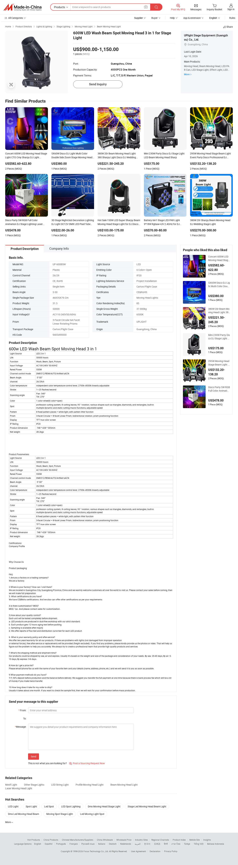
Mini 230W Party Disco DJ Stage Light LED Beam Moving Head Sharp (219, 336)
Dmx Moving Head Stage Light (104, 806)
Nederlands (125, 843)
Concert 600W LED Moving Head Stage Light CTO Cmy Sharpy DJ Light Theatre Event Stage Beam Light (219, 258)
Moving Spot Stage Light (59, 814)
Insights (207, 839)
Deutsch (113, 843)
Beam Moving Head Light (124, 784)
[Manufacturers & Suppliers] (22, 7)
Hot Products (33, 839)
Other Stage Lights (34, 784)
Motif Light (11, 784)
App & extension (192, 18)
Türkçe (187, 843)
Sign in (231, 9)
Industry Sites (141, 839)
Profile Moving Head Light (89, 784)
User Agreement (138, 851)
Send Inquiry (98, 84)
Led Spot (49, 806)
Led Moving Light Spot (92, 814)
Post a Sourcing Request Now (87, 763)
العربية (137, 843)
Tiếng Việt (199, 843)
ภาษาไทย (175, 843)
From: (22, 710)
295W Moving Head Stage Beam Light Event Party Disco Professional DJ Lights (218, 362)
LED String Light (60, 784)
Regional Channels (160, 839)
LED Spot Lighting (70, 806)
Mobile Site (194, 839)
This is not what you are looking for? (47, 763)
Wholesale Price (123, 839)
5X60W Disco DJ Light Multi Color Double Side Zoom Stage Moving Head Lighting (219, 284)
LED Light (13, 806)
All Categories (15, 18)
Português (61, 843)
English (37, 843)
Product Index (179, 839)
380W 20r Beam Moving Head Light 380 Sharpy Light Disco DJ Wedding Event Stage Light (219, 310)
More (187, 74)
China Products (51, 839)
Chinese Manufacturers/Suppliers (77, 839)
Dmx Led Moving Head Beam (23, 814)
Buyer (154, 18)
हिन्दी (166, 843)
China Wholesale (105, 839)
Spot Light (31, 806)
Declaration (155, 851)
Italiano (101, 843)
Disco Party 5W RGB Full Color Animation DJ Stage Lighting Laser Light (219, 388)
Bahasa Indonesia (215, 843)
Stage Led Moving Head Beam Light (147, 806)
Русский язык (87, 843)
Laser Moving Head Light (18, 788)
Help (172, 18)
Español (48, 843)
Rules (232, 18)
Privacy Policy (170, 851)
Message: (20, 726)
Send (33, 756)
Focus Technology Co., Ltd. (96, 851)
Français (74, 843)
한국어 (147, 843)
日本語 (157, 843)
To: (24, 718)
